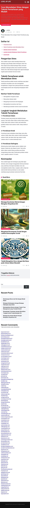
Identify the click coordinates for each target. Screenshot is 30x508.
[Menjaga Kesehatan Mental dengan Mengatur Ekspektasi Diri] (15, 189)
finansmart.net (4, 462)
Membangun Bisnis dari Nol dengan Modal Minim (14, 299)
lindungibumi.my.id (5, 345)
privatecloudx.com (5, 443)
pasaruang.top (4, 400)
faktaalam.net (4, 461)
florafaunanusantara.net (6, 469)
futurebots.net (4, 470)
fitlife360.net (4, 466)
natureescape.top (5, 394)
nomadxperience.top (6, 399)
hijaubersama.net (5, 490)
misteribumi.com (5, 420)
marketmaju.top (4, 387)
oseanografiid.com (5, 428)
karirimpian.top (4, 377)
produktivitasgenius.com (7, 446)
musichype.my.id (5, 358)
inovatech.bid (4, 374)
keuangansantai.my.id (6, 340)
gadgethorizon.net (5, 472)
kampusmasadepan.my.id (7, 335)
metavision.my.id (5, 351)
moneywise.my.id (5, 354)
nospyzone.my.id (5, 364)
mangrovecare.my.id (6, 348)
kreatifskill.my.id (5, 341)
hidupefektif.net (5, 487)
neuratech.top (4, 395)
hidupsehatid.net (5, 488)
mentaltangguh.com (5, 413)
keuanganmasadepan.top (7, 379)
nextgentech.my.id (5, 363)
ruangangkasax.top (5, 407)
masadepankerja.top (6, 389)
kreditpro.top (4, 381)
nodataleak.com (5, 423)
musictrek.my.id (5, 359)
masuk (8, 275)
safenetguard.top (5, 410)
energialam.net (4, 454)
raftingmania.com (5, 451)
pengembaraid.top (5, 402)
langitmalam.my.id (5, 343)
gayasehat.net (4, 475)
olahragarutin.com (5, 426)
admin (8, 30)
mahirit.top (3, 386)
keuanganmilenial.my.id (6, 338)
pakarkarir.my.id (4, 368)
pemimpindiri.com (5, 431)
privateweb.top (4, 405)
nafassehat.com (5, 421)
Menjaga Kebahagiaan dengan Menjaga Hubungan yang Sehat (13, 304)
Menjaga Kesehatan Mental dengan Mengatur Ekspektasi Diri (13, 203)
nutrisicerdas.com (5, 425)
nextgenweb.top (5, 397)
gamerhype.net (4, 474)
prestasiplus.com (5, 441)
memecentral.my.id (5, 350)
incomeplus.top (5, 372)
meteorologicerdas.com (7, 417)
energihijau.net (4, 456)
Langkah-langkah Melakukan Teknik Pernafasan (14, 52)
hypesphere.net (5, 493)
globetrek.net (4, 482)
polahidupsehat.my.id (6, 371)
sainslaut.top (4, 412)
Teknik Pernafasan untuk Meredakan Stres (13, 47)
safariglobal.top (5, 408)
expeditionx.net (5, 459)
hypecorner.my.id (5, 332)
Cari (2, 284)
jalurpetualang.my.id (5, 333)
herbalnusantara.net (5, 483)
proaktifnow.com (5, 444)
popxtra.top (4, 404)
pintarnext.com (4, 436)
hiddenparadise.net (5, 485)
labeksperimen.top (5, 382)
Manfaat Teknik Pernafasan (10, 49)
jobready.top (4, 376)
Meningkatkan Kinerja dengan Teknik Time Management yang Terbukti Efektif (14, 308)
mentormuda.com (5, 415)
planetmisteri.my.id (5, 369)
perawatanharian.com (6, 433)
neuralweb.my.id (5, 361)
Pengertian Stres (7, 44)
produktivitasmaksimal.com (7, 448)
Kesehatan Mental (5, 24)
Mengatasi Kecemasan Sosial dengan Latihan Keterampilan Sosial (14, 232)
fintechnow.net (4, 464)
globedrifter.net (5, 480)
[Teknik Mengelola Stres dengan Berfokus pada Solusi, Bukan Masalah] (15, 248)
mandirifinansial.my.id (6, 346)
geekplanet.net (4, 477)
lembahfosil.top (5, 384)
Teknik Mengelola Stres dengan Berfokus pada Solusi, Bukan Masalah (15, 262)
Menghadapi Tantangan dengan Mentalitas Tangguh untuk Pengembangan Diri (14, 312)
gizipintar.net (4, 479)
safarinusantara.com (6, 452)
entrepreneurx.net (5, 457)
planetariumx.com (5, 438)
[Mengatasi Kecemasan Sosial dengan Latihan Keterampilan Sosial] (15, 219)
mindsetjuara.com (5, 418)
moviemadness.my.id (6, 356)
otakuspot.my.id (5, 366)
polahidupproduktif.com (6, 439)
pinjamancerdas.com (6, 435)
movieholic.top (4, 392)
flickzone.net (4, 467)
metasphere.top (5, 390)
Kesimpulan (6, 54)
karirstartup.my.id (5, 337)
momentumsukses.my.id (7, 353)
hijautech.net (4, 492)
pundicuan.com (4, 449)
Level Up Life (6, 1)
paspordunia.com (5, 430)
